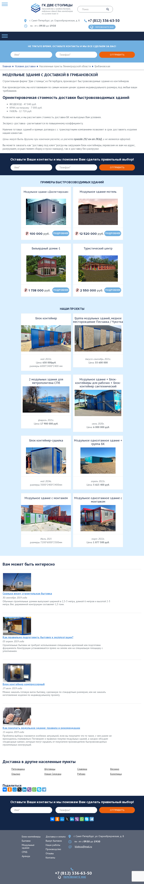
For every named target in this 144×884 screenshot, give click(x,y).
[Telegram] (44, 789)
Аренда (26, 856)
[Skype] (39, 789)
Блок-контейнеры (31, 836)
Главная (7, 66)
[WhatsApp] (34, 789)
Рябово (81, 773)
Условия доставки (25, 66)
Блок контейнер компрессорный (24, 684)
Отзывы (50, 853)
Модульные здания (28, 846)
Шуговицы (49, 769)
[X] (19, 789)
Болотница (116, 773)
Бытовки (26, 840)
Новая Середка (52, 773)
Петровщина (18, 769)
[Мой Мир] (14, 789)
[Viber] (29, 789)
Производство (53, 849)
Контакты (50, 857)
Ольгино (15, 773)
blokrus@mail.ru (83, 846)
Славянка (82, 769)
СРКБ (24, 852)
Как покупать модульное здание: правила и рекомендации (41, 728)
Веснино (114, 769)
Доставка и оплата (56, 836)
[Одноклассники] (10, 789)
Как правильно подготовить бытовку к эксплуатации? (38, 637)
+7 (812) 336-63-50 (104, 20)
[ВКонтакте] (5, 789)
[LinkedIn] (24, 789)
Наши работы (53, 845)
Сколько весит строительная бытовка (27, 593)
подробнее (60, 233)
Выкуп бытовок (54, 840)
